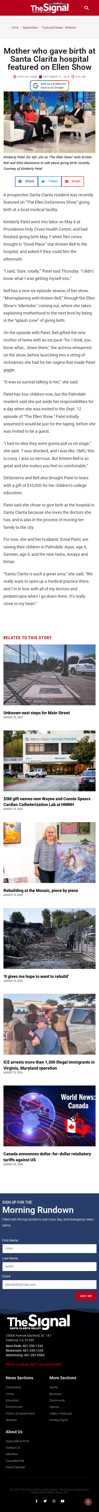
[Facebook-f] (36, 1501)
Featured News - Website (59, 27)
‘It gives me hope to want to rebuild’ (36, 976)
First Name (10, 1240)
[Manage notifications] (88, 1502)
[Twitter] (45, 1501)
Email (6, 1276)
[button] (12, 8)
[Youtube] (62, 1501)
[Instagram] (53, 1501)
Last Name (10, 1258)
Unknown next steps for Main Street (37, 712)
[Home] (6, 27)
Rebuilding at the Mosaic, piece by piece (41, 890)
